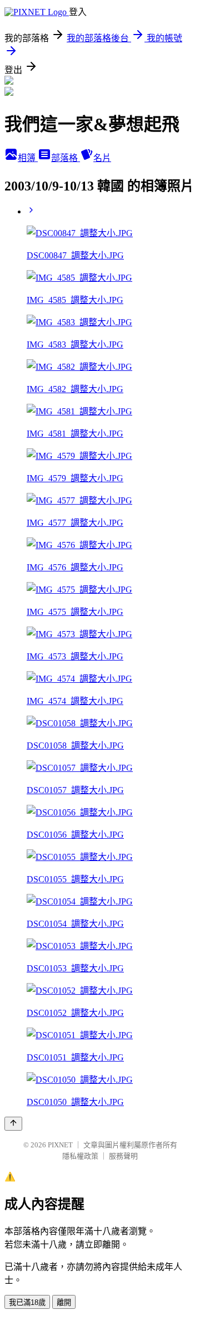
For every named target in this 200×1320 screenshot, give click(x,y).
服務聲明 (123, 1156)
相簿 (28, 158)
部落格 (65, 158)
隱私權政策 (80, 1156)
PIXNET (60, 1145)
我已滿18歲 (27, 1302)
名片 (102, 158)
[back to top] (13, 1124)
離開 (64, 1302)
